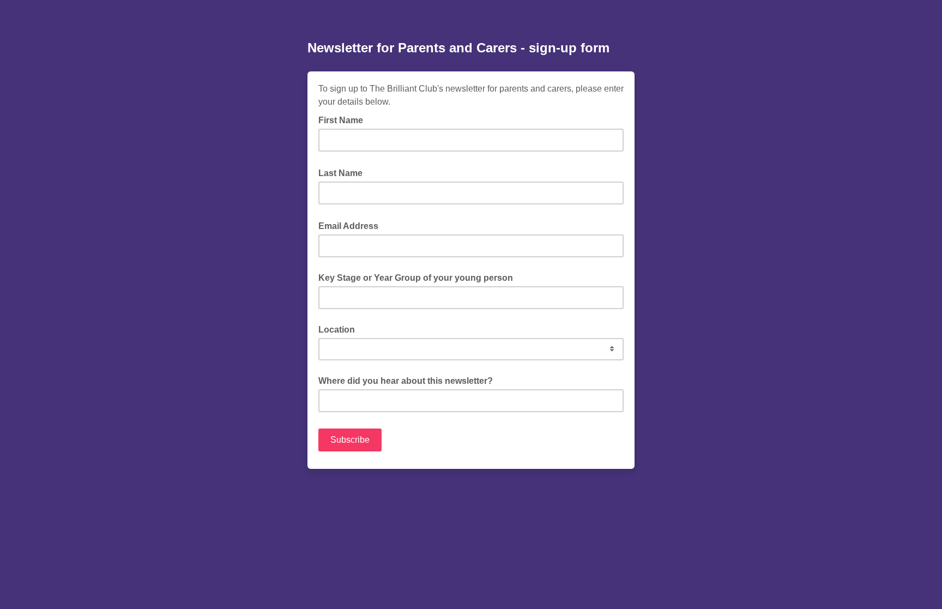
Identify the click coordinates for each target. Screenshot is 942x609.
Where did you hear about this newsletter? (405, 380)
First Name (344, 119)
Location (336, 329)
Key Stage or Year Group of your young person (415, 277)
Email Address (351, 225)
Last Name (343, 172)
